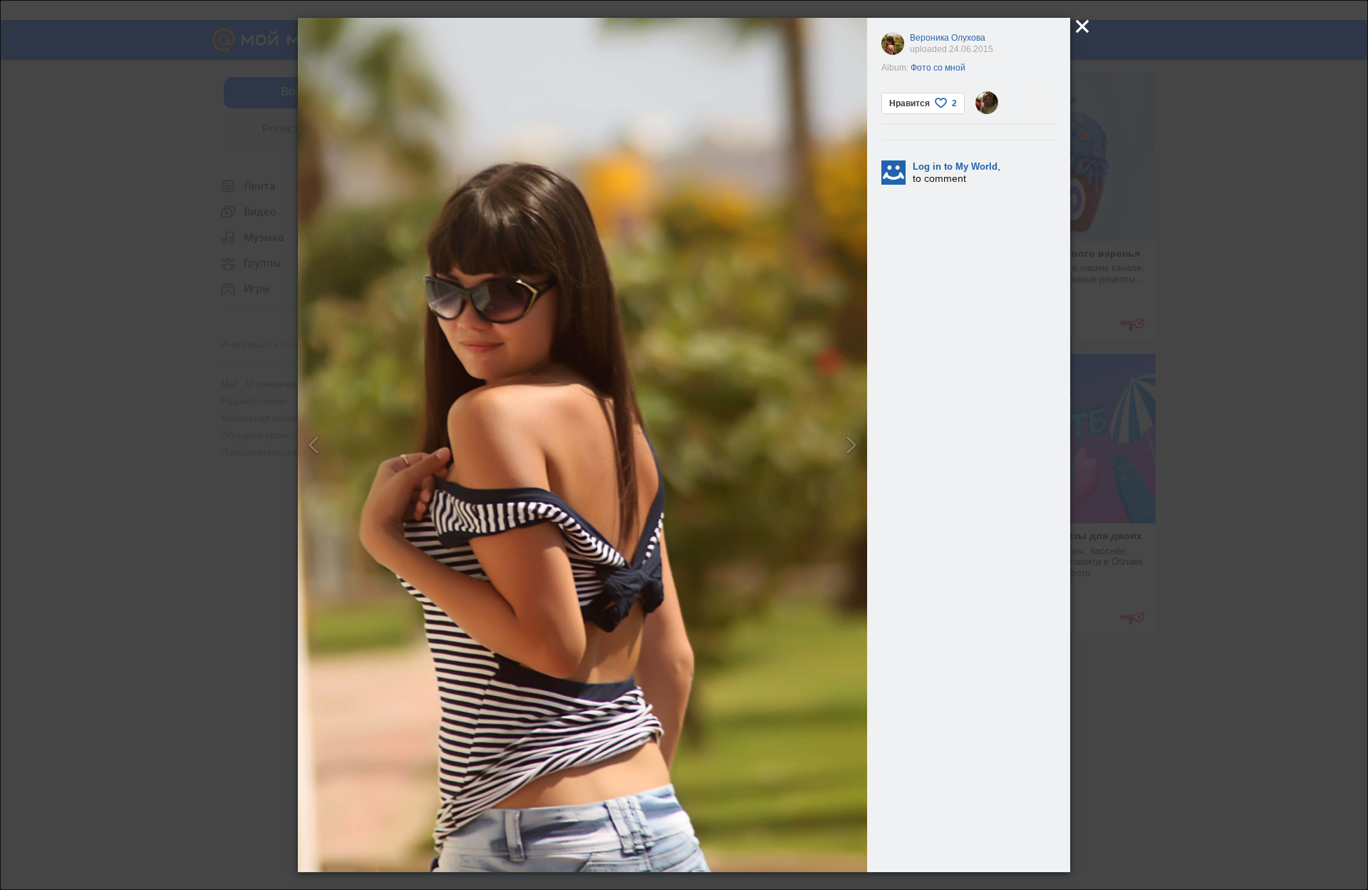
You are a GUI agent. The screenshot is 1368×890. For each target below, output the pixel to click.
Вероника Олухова (947, 38)
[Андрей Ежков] (986, 102)
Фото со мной (938, 68)
